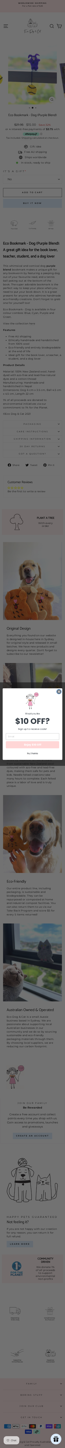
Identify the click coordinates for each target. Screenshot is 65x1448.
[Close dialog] (59, 691)
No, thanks (32, 753)
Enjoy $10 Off (32, 745)
